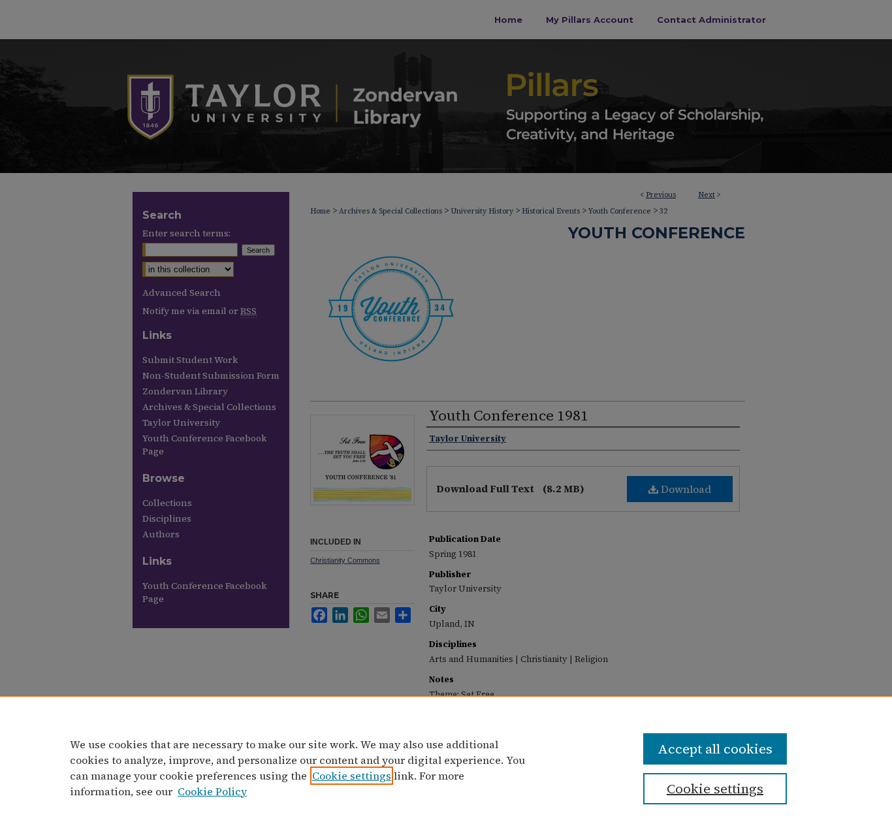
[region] (446, 767)
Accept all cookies (715, 749)
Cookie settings (351, 775)
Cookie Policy (212, 791)
